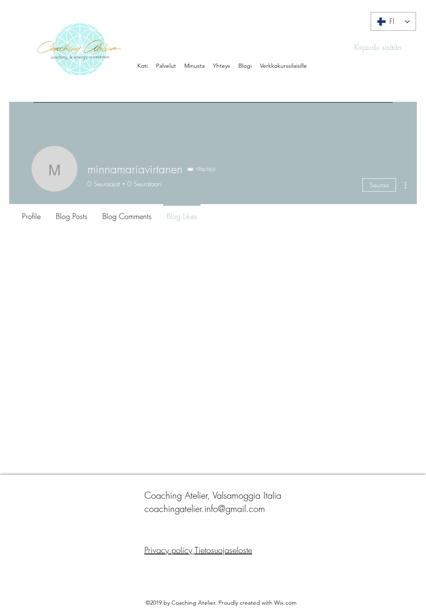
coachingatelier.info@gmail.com (204, 508)
